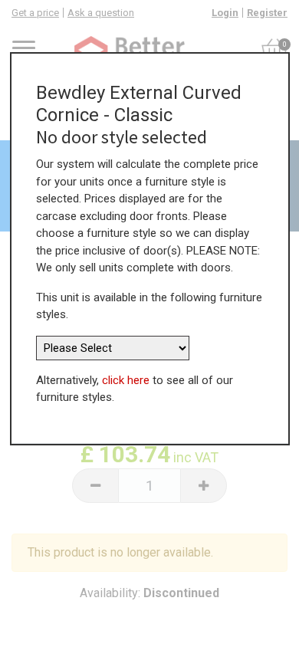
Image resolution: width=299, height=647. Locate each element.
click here (126, 380)
